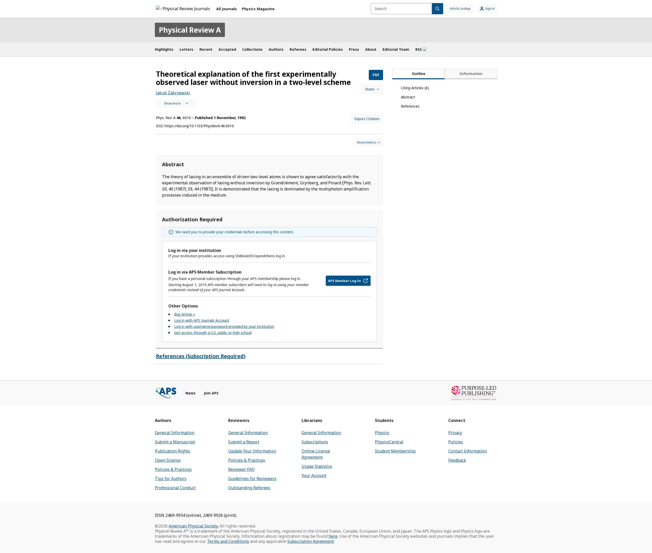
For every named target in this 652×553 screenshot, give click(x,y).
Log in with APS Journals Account (201, 320)
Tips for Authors (170, 478)
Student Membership (395, 451)
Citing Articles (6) (415, 87)
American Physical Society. (194, 526)
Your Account (314, 475)
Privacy (455, 432)
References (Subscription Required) (201, 356)
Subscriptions (315, 442)
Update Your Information (252, 451)
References (410, 106)
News (190, 393)
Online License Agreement (316, 454)
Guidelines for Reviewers (252, 478)
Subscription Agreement (310, 541)
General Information (174, 432)
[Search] (437, 8)
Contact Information (467, 451)
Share (369, 89)
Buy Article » (184, 314)
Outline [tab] (418, 73)
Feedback (457, 460)
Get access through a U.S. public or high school (213, 332)
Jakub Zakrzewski (173, 93)
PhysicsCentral (389, 442)
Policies (455, 442)
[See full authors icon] (176, 103)
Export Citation (366, 118)
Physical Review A (190, 30)
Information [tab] (470, 73)
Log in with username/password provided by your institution (224, 326)
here (333, 536)
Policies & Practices (173, 469)
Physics (382, 432)
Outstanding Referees (249, 488)
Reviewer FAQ (241, 469)
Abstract (408, 97)
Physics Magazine (258, 8)
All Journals (226, 8)
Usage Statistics (317, 466)
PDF (376, 74)
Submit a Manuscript (175, 442)
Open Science (168, 460)
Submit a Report (243, 442)
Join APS (211, 393)
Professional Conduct (175, 488)
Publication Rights (172, 451)
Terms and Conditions (228, 541)
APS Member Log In (344, 280)
